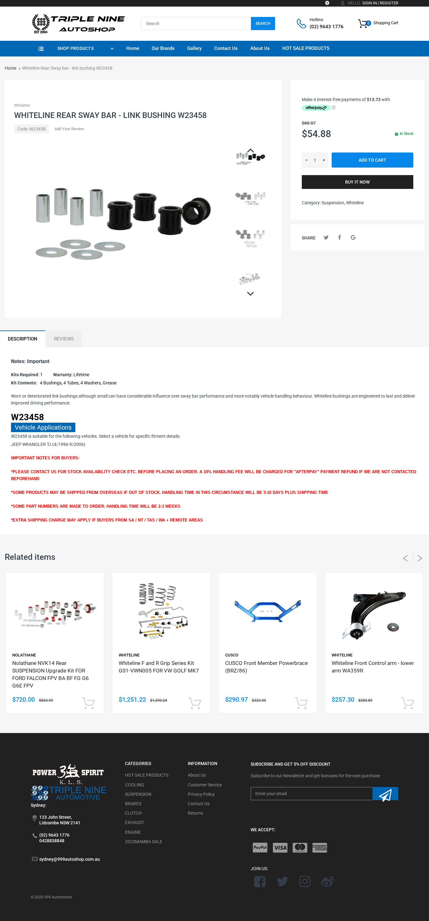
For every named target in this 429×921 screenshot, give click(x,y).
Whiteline (22, 105)
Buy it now (357, 182)
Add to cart (372, 160)
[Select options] (88, 703)
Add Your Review (69, 128)
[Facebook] (340, 237)
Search (263, 23)
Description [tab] (22, 339)
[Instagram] (305, 881)
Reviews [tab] (64, 339)
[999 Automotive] (78, 23)
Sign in (369, 3)
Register (389, 3)
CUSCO (231, 655)
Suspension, (333, 202)
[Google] (353, 237)
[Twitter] (326, 237)
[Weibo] (327, 881)
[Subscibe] (385, 793)
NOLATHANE (24, 655)
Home (10, 68)
